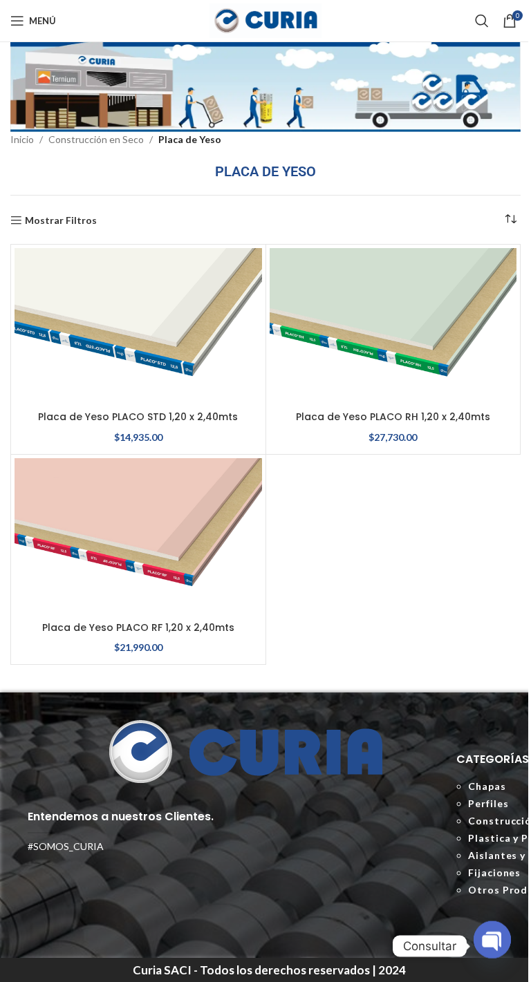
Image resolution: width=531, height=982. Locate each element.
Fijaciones (494, 872)
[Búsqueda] (482, 21)
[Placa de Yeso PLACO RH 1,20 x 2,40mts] (393, 326)
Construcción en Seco (96, 139)
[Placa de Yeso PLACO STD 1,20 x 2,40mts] (138, 326)
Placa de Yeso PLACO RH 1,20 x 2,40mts (393, 417)
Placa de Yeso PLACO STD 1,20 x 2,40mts (138, 417)
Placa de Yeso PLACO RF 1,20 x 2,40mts (138, 627)
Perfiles (488, 803)
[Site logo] (265, 20)
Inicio (22, 139)
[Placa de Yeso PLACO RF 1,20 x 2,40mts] (138, 536)
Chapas (486, 786)
